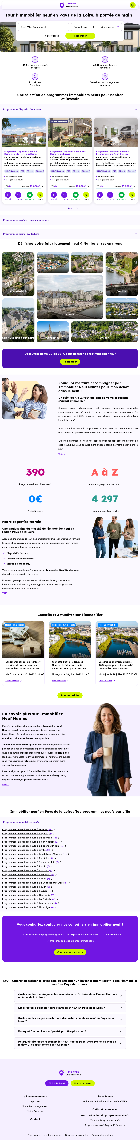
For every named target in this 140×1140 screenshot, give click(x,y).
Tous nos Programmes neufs (105, 1120)
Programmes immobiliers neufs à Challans (27, 870)
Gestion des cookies (102, 1135)
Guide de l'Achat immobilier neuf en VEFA (105, 1101)
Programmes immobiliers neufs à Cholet (26, 878)
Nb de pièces (107, 27)
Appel (8, 199)
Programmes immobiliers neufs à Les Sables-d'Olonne (34, 854)
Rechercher (80, 35)
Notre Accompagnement (35, 1106)
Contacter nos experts (70, 952)
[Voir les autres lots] (42, 186)
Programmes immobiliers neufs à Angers (27, 833)
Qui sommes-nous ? (35, 1096)
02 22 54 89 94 (57, 1083)
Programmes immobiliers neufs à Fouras (26, 891)
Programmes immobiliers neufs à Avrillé (26, 850)
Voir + (40, 199)
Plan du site (34, 1135)
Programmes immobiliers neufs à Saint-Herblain (30, 862)
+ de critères (52, 35)
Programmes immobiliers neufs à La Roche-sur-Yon (33, 845)
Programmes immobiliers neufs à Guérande (28, 895)
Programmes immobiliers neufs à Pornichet (27, 858)
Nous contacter (82, 1083)
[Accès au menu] (5, 5)
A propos (35, 1101)
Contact (18, 199)
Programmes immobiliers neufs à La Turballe (28, 899)
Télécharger (70, 361)
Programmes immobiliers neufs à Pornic (26, 866)
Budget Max (80, 27)
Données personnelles (76, 1135)
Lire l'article (12, 680)
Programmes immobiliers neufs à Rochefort (28, 874)
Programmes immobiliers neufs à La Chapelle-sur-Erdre (34, 882)
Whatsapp (29, 199)
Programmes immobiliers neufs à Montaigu (28, 907)
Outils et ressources (105, 1109)
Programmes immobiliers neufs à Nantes (27, 829)
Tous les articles (70, 695)
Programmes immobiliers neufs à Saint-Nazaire (30, 841)
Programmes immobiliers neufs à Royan (26, 886)
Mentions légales (52, 1135)
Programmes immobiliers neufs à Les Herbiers (29, 903)
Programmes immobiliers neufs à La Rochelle (29, 837)
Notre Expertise (35, 1111)
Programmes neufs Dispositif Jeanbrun (105, 1125)
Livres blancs (105, 1096)
